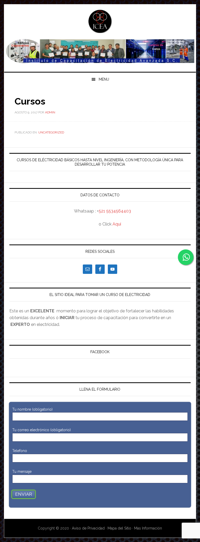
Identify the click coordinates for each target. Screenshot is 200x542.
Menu (104, 79)
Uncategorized (51, 132)
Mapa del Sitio (119, 528)
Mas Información (148, 528)
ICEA (100, 21)
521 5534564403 (115, 211)
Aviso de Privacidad (89, 528)
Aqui (117, 224)
